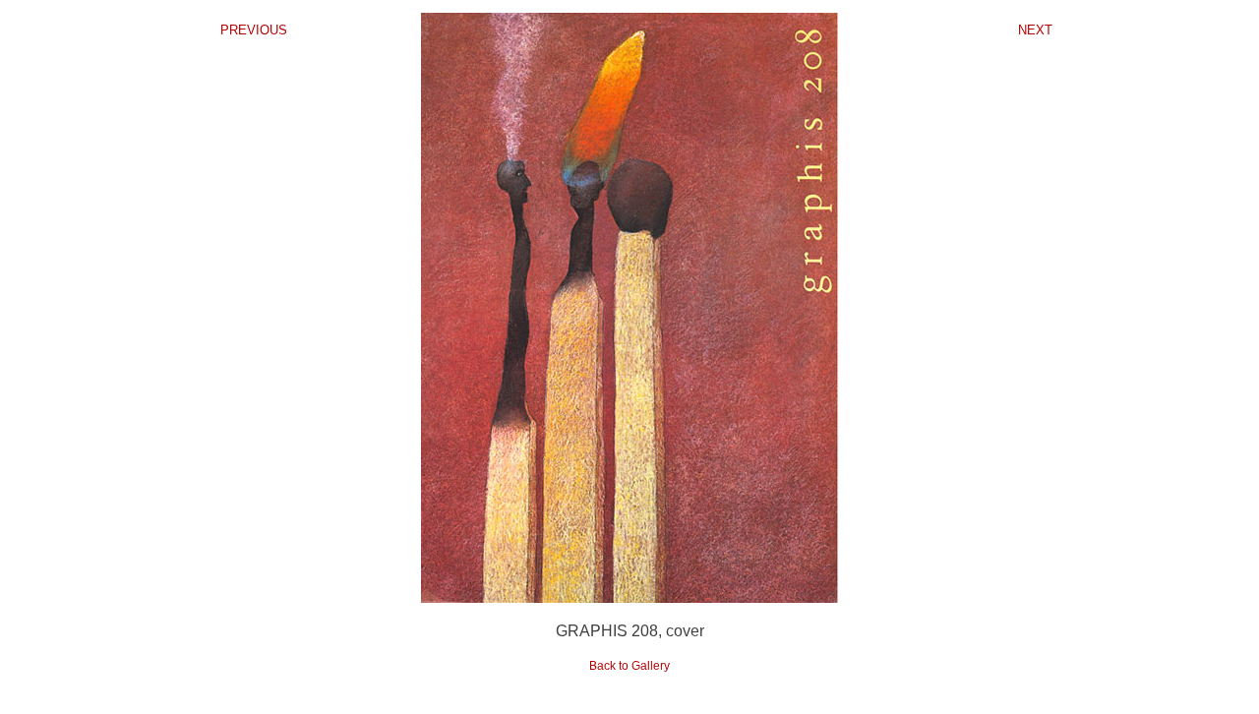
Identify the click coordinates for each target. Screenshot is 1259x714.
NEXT (1035, 30)
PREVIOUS (253, 30)
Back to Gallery (629, 666)
